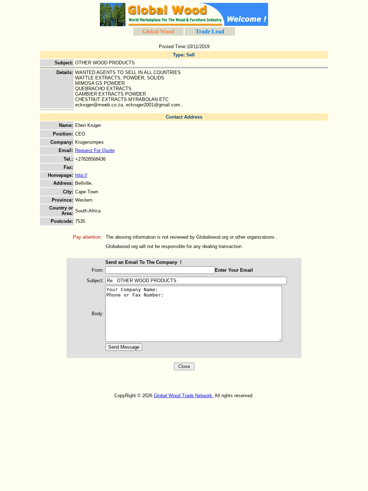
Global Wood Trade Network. (183, 395)
